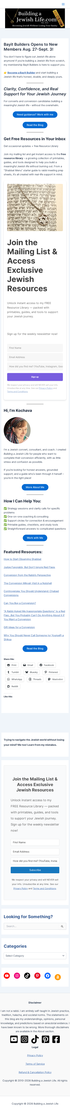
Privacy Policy (46, 388)
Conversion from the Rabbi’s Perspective (27, 575)
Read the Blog (35, 125)
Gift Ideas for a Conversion (19, 627)
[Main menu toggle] (63, 4)
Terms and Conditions (17, 391)
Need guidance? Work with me (35, 114)
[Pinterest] (45, 1039)
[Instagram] (24, 1039)
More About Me (35, 487)
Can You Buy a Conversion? (20, 603)
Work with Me (35, 537)
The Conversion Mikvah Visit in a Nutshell (28, 583)
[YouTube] (14, 1039)
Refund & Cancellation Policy (35, 1072)
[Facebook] (56, 1039)
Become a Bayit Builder (21, 72)
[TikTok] (35, 1039)
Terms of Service (35, 1063)
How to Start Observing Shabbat (22, 559)
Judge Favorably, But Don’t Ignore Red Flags (29, 567)
